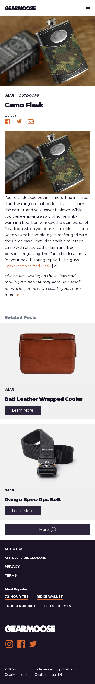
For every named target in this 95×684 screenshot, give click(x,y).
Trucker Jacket (20, 606)
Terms (11, 575)
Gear (9, 95)
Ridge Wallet (50, 596)
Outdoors (29, 95)
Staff (14, 115)
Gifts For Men (57, 606)
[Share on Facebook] (8, 121)
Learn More (26, 411)
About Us (14, 549)
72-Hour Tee (16, 596)
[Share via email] (31, 121)
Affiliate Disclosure (25, 558)
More (44, 529)
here (19, 295)
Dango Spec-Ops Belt (33, 499)
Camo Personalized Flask (27, 266)
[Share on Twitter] (19, 121)
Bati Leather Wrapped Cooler (43, 399)
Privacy (12, 566)
